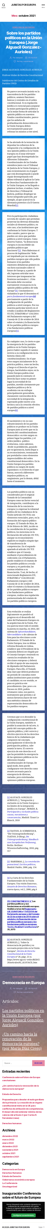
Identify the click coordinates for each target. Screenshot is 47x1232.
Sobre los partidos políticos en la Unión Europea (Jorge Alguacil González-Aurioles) (23, 42)
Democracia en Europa (23, 27)
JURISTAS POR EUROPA (23, 5)
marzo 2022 (8, 1139)
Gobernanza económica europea (18, 1180)
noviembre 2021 (10, 1150)
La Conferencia (9, 1183)
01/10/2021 (32, 58)
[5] (17, 331)
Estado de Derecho (11, 1094)
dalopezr (19, 58)
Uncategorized (9, 1186)
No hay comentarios (25, 61)
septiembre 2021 (10, 1156)
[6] (16, 410)
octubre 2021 (8, 1153)
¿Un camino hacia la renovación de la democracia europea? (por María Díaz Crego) (22, 1041)
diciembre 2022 (10, 1136)
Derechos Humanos (12, 1173)
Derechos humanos (11, 1123)
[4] (8, 878)
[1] (17, 205)
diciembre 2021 (10, 1146)
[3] (16, 291)
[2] (19, 250)
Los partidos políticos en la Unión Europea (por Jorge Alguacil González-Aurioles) (23, 1017)
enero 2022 (8, 1143)
